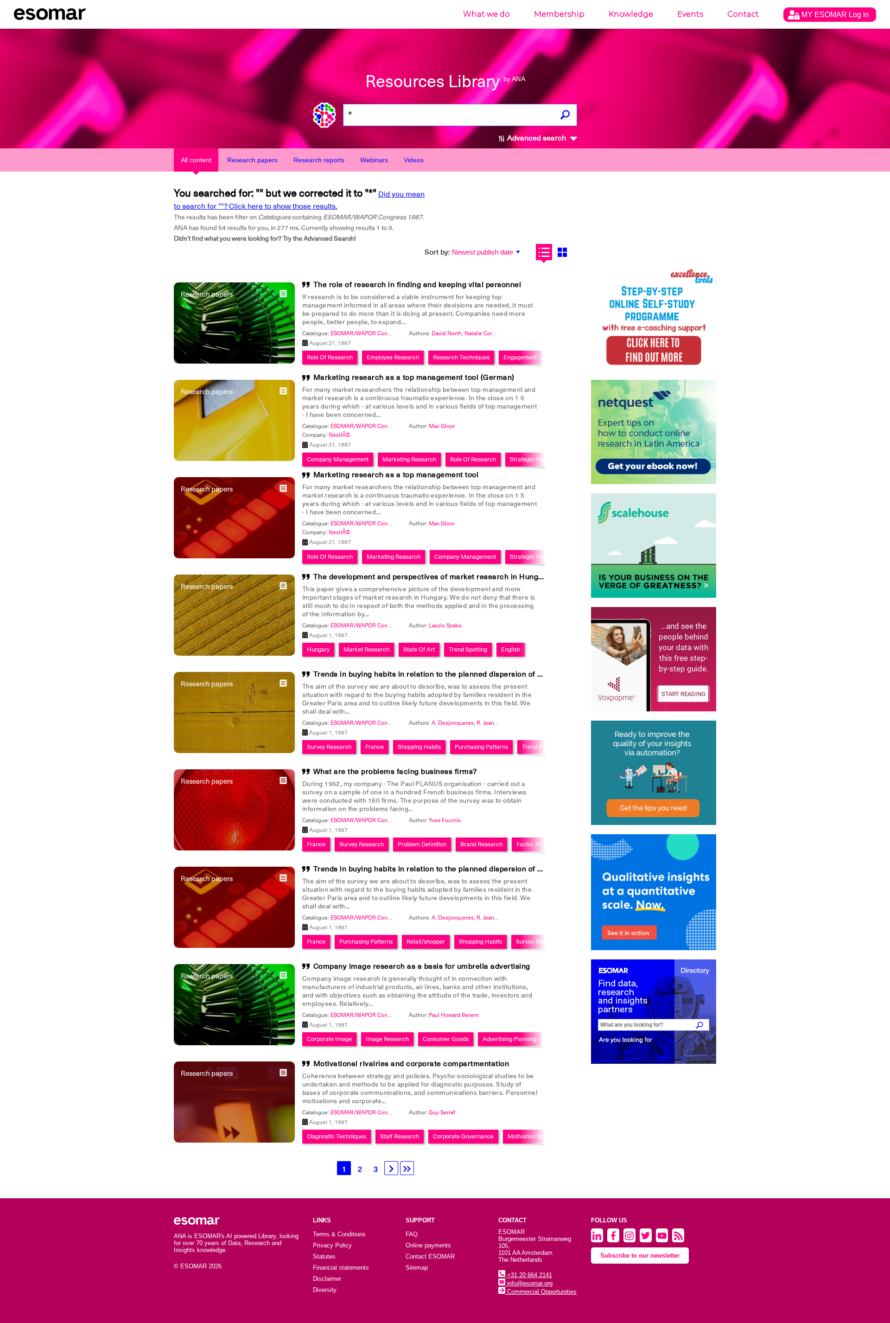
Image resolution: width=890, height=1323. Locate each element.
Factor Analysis (536, 844)
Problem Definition (422, 844)
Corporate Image (329, 1039)
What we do (486, 14)
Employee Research (393, 357)
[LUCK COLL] (653, 545)
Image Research (387, 1039)
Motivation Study (530, 1136)
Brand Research (481, 844)
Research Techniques (461, 357)
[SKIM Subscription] (653, 773)
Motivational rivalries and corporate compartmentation (411, 1063)
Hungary (318, 649)
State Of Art (419, 649)
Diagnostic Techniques (336, 1136)
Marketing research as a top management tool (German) (414, 377)
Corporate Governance (463, 1136)
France (374, 747)
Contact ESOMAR (430, 1256)
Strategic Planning (534, 459)
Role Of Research (330, 357)
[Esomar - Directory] (653, 1011)
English (510, 649)
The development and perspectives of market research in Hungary (431, 577)
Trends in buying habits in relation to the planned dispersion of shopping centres (456, 674)
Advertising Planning (509, 1039)
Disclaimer (327, 1278)
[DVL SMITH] (653, 318)
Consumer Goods (446, 1039)
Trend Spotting (468, 649)
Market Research (366, 649)
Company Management (338, 459)
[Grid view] (562, 252)
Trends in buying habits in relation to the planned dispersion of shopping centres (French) (472, 869)
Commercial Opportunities (541, 1291)
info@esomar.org (529, 1283)
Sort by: (437, 252)
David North (447, 333)
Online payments (428, 1245)
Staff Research (399, 1136)
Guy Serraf (442, 1112)
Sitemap (417, 1267)
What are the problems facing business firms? (395, 771)
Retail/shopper (426, 942)
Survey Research (329, 747)
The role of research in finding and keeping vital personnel (417, 284)
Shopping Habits (419, 747)
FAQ (412, 1234)
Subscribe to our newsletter (640, 1255)
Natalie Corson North (490, 333)
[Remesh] (653, 892)
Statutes (324, 1256)
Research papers (252, 160)
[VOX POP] (653, 659)
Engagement (520, 357)
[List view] (544, 252)
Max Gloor (442, 426)
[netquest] (653, 432)
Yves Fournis (445, 820)
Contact (743, 14)
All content (196, 160)
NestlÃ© (339, 435)
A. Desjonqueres (453, 723)
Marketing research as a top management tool (396, 474)
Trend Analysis (541, 747)
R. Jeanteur (490, 723)
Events (690, 14)
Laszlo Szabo (445, 625)
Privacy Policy (332, 1245)
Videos (414, 160)
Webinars (374, 160)
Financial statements (341, 1267)
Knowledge (631, 14)
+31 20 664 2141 (528, 1275)
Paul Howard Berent (454, 1015)
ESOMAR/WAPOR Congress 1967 (373, 333)
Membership (559, 14)
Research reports (318, 160)
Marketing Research (409, 459)
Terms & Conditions (339, 1234)
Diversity (325, 1289)
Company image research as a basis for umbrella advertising (421, 966)
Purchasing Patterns (481, 747)
